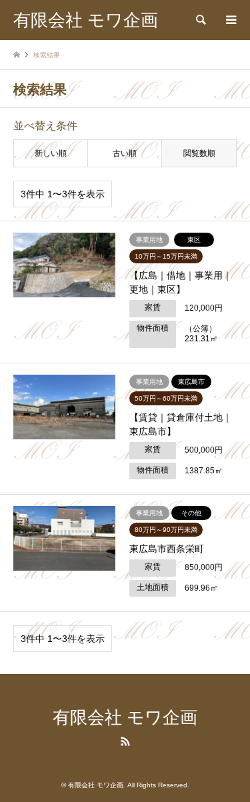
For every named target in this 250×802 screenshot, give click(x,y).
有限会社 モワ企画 (125, 717)
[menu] (230, 20)
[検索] (200, 20)
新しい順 (51, 153)
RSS (125, 741)
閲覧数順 (199, 153)
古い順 (125, 153)
